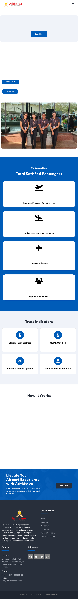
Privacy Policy (46, 529)
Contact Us (45, 526)
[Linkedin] (41, 556)
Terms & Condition (48, 533)
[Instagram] (47, 556)
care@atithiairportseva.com (12, 581)
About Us (10, 91)
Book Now (39, 34)
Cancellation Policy (48, 536)
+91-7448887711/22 (15, 575)
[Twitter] (36, 556)
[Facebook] (30, 556)
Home (43, 519)
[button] (10, 82)
